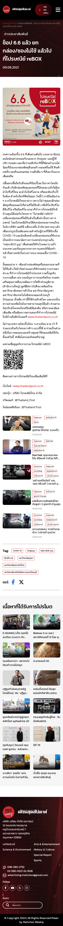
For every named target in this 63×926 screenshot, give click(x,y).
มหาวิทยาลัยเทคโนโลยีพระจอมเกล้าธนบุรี (20, 572)
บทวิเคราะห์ (38, 475)
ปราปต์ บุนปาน (53, 475)
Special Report (40, 445)
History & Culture (44, 849)
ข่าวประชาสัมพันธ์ (16, 33)
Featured (37, 417)
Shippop (31, 550)
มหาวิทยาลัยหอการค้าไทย (14, 565)
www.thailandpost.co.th (43, 316)
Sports (37, 860)
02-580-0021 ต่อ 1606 (20, 871)
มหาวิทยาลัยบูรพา (26, 558)
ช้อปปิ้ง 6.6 (8, 558)
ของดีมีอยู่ (38, 471)
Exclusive (38, 466)
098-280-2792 (15, 867)
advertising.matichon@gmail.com (28, 875)
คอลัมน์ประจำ (51, 417)
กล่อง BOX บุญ (46, 550)
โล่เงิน (36, 422)
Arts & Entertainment (47, 844)
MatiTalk (49, 441)
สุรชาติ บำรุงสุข (40, 496)
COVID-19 (17, 550)
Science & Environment (17, 849)
